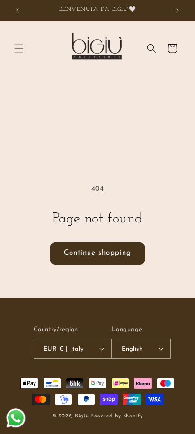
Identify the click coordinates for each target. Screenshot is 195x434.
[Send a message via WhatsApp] (16, 418)
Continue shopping (97, 253)
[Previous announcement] (17, 10)
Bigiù (82, 416)
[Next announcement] (177, 10)
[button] (19, 48)
